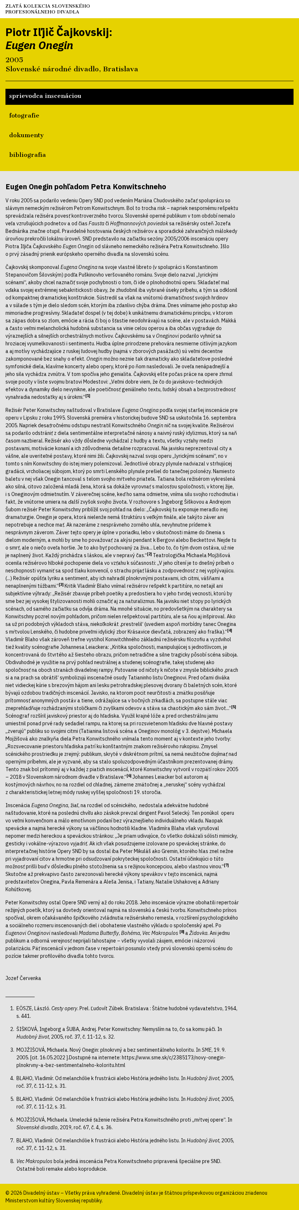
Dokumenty (26, 135)
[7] (226, 865)
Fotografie (24, 115)
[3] (61, 584)
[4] (229, 630)
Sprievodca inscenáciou (45, 95)
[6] (129, 775)
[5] (233, 706)
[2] (149, 553)
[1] (87, 395)
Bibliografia (27, 154)
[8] (181, 931)
